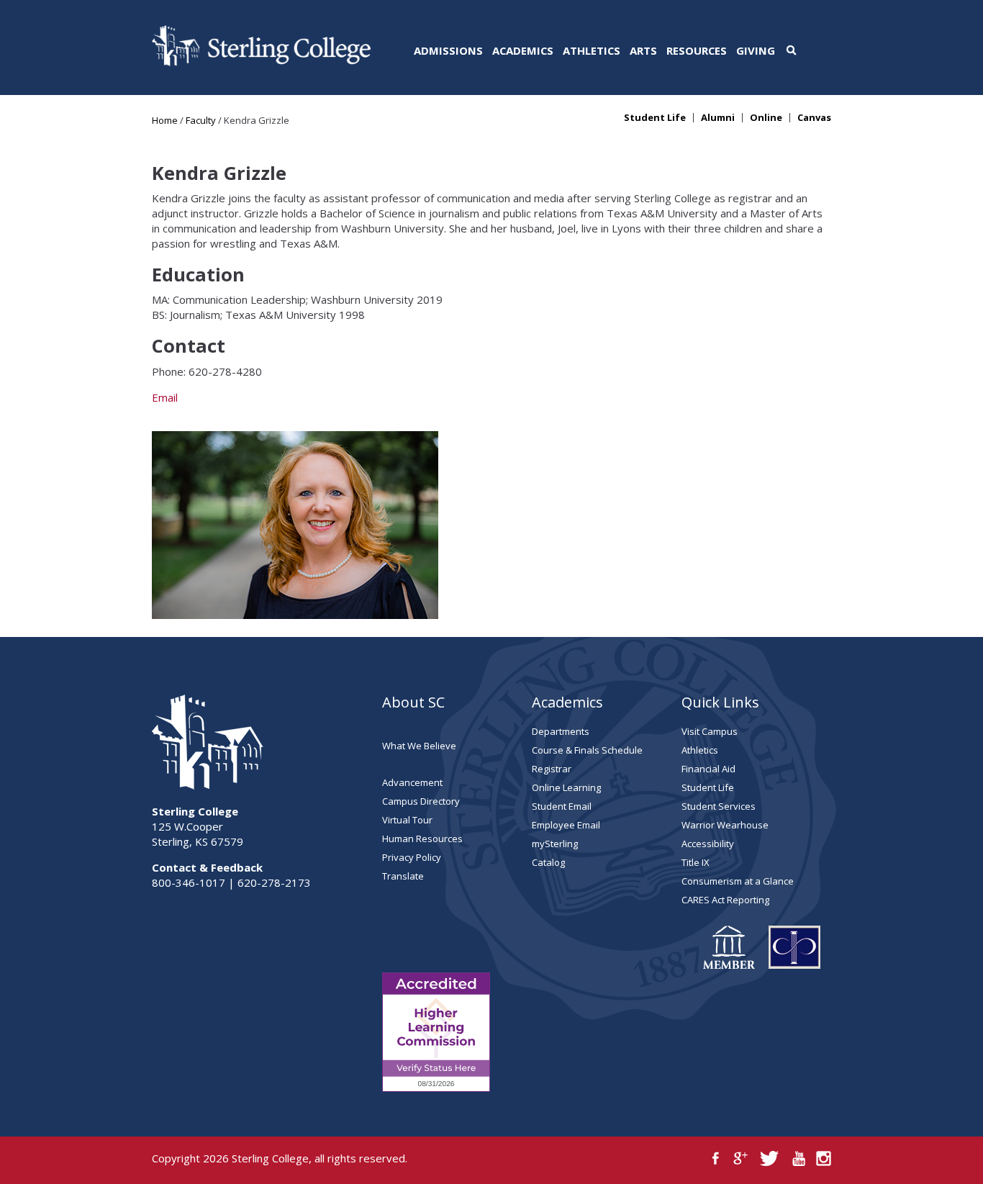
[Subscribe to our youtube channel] (798, 1158)
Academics (522, 50)
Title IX (695, 862)
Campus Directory (421, 801)
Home (165, 120)
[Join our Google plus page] (740, 1158)
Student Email (562, 806)
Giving (755, 50)
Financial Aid (708, 768)
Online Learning (566, 787)
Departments (560, 731)
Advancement (412, 782)
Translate (403, 875)
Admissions (448, 50)
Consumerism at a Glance (737, 881)
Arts (643, 50)
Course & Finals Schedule (587, 750)
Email (165, 397)
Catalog (548, 862)
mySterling (555, 843)
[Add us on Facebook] (715, 1158)
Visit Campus (709, 731)
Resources (696, 50)
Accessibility (707, 843)
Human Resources (422, 838)
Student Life (655, 117)
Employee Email (566, 824)
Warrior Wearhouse (725, 824)
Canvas (814, 117)
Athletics (591, 50)
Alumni (718, 117)
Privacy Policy (411, 857)
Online (766, 117)
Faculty (201, 120)
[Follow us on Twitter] (769, 1158)
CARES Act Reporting (725, 899)
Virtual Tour (407, 819)
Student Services (718, 806)
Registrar (551, 768)
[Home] (261, 62)
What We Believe (419, 745)
